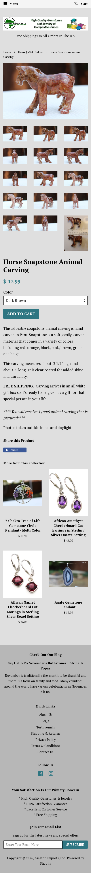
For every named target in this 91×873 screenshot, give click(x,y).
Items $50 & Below (30, 52)
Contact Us (45, 752)
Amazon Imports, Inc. (50, 858)
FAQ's (45, 721)
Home (7, 52)
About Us (45, 715)
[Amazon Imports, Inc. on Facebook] (40, 774)
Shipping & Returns (45, 733)
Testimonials (45, 727)
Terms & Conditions (45, 746)
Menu (13, 4)
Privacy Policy (46, 740)
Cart (84, 4)
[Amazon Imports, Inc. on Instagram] (50, 774)
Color (8, 292)
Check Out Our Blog (45, 654)
